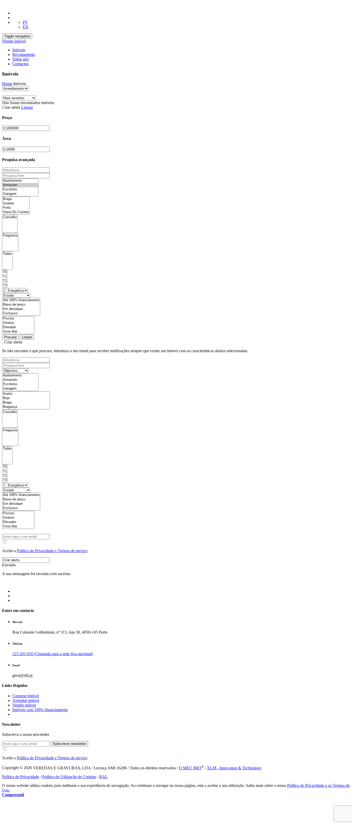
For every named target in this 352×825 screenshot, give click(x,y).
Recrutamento (23, 54)
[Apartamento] (20, 181)
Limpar (27, 107)
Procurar (10, 337)
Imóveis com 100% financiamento (40, 710)
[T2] (4, 281)
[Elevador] (18, 327)
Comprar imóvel (25, 696)
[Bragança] (26, 407)
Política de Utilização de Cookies (69, 777)
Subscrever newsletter (69, 744)
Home (7, 83)
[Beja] (26, 398)
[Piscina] (18, 318)
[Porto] (15, 208)
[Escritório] (20, 189)
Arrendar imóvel (25, 700)
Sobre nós (20, 59)
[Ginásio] (18, 323)
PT (25, 22)
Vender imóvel (14, 41)
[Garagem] (20, 194)
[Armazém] (20, 185)
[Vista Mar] (18, 332)
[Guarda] (15, 203)
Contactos (20, 64)
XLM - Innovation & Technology (234, 768)
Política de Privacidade (20, 777)
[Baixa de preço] (21, 304)
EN (25, 27)
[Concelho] (9, 217)
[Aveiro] (26, 394)
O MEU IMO (190, 768)
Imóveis (18, 50)
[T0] (4, 272)
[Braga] (15, 199)
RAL (103, 777)
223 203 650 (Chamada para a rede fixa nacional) (52, 654)
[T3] (4, 285)
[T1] (4, 276)
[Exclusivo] (21, 313)
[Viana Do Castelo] (15, 212)
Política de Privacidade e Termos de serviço (52, 551)
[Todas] (7, 254)
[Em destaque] (21, 309)
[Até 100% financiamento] (21, 300)
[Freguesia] (10, 235)
